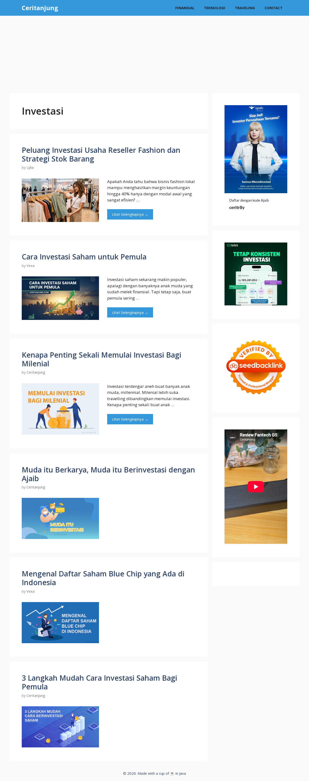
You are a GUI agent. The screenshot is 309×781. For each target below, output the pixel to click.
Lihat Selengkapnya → (130, 214)
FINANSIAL (184, 7)
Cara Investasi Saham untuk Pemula (84, 257)
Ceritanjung (40, 8)
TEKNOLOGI (214, 7)
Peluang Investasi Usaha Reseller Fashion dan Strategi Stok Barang (101, 154)
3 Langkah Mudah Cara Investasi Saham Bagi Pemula (99, 682)
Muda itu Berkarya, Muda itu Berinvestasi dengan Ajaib (108, 474)
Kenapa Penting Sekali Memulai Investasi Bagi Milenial (101, 359)
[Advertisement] (154, 52)
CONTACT (273, 7)
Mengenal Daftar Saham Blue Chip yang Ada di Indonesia (103, 578)
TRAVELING (245, 7)
